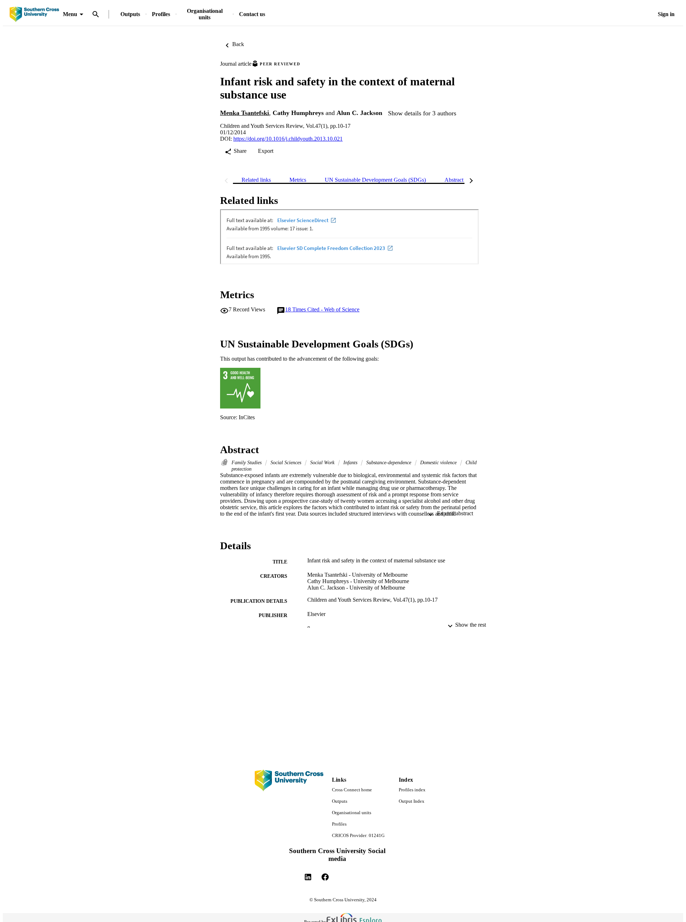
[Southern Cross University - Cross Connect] (34, 14)
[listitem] (308, 877)
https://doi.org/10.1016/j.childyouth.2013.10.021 (288, 139)
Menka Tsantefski (244, 112)
